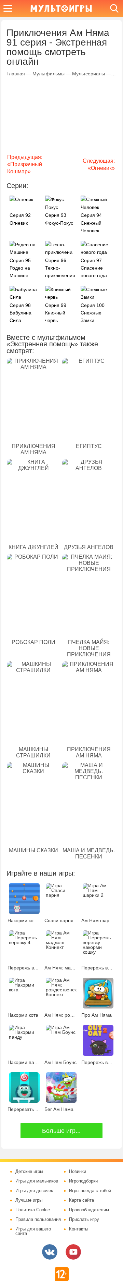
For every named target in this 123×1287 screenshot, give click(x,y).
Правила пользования (38, 1219)
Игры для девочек (34, 1190)
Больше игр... (61, 1130)
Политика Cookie (32, 1210)
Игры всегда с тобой (90, 1190)
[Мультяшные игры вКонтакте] (49, 1252)
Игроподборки (83, 1181)
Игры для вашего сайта (33, 1231)
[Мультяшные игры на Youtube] (73, 1252)
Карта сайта (81, 1200)
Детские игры (29, 1171)
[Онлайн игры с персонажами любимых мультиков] (61, 8)
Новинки (77, 1171)
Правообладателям (89, 1210)
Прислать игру (84, 1219)
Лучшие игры (28, 1200)
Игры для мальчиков (36, 1181)
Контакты (78, 1229)
